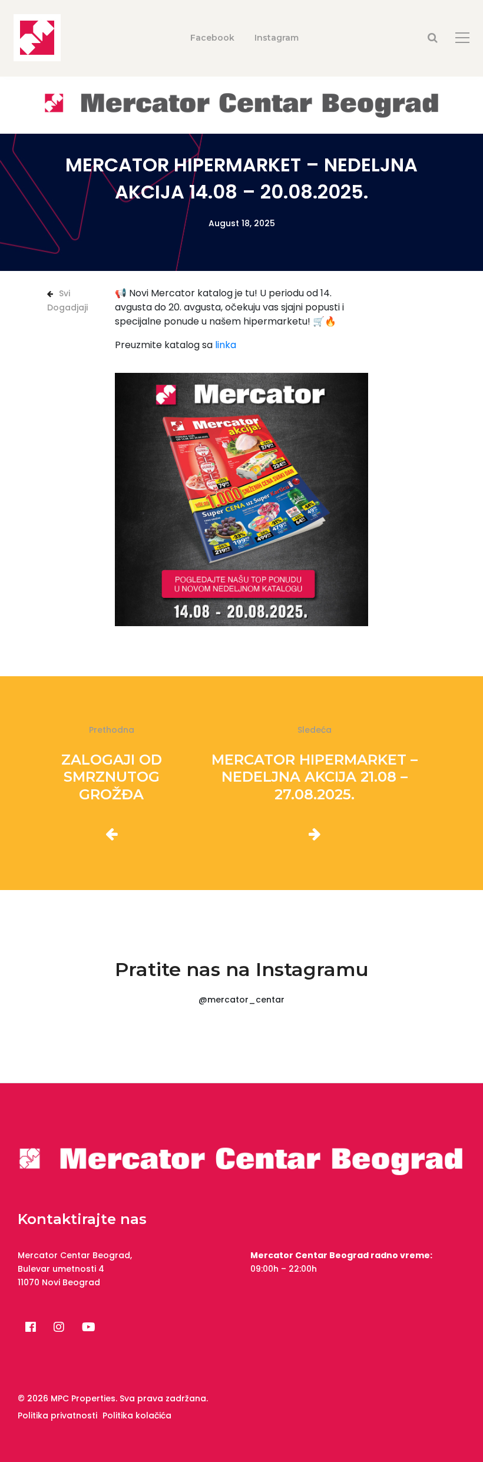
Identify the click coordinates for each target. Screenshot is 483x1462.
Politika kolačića (136, 1415)
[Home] (241, 104)
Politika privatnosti (57, 1415)
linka (225, 345)
